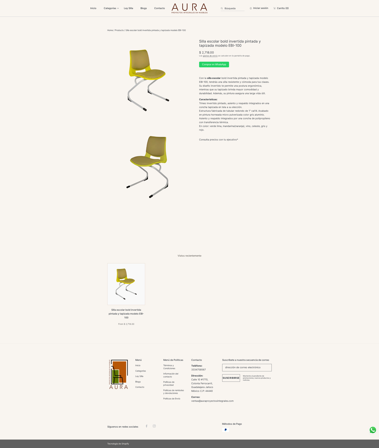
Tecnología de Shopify (118, 443)
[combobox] (233, 8)
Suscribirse (231, 377)
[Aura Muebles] (189, 8)
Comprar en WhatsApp (214, 64)
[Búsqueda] (223, 8)
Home (110, 30)
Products (119, 30)
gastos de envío (210, 56)
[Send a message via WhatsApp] (373, 430)
